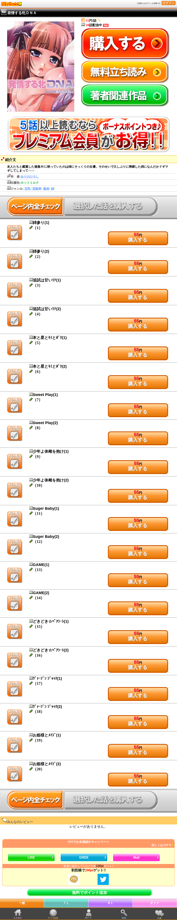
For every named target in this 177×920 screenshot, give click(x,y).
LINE (31, 857)
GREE (83, 857)
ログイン (169, 3)
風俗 (46, 188)
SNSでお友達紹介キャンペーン (119, 843)
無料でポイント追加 (89, 892)
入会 (159, 918)
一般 (22, 903)
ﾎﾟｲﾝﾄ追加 (53, 918)
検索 (124, 918)
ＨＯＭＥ (17, 918)
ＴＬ (66, 903)
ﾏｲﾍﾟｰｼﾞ (88, 918)
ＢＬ (110, 903)
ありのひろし (30, 176)
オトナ (154, 903)
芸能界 (36, 188)
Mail (136, 857)
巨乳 (28, 188)
